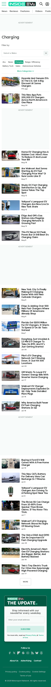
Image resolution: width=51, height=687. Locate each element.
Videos (38, 11)
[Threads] (41, 653)
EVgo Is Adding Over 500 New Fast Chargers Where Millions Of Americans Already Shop (35, 309)
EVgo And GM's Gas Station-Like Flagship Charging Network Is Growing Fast (32, 219)
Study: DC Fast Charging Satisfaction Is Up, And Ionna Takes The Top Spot (34, 189)
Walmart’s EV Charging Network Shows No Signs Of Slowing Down (34, 523)
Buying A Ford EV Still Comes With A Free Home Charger (35, 462)
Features (25, 11)
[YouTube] (27, 653)
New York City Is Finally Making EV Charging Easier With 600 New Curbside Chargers (33, 293)
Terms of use (25, 676)
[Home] (22, 4)
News (4, 11)
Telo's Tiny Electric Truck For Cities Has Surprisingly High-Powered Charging (35, 568)
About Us (14, 660)
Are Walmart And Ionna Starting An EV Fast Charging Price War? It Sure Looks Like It (34, 172)
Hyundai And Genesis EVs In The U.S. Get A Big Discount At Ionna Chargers (35, 82)
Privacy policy (11, 672)
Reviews (14, 11)
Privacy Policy (31, 635)
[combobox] (25, 53)
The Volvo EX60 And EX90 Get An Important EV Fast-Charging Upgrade (35, 537)
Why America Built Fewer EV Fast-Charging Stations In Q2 (34, 405)
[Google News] (23, 653)
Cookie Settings (39, 672)
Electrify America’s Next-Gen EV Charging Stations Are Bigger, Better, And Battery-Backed (35, 553)
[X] (14, 653)
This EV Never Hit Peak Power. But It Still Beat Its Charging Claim (35, 235)
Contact (37, 660)
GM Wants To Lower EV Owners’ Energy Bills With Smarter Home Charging (34, 375)
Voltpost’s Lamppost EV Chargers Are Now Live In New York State (35, 204)
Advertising (26, 660)
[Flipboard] (18, 653)
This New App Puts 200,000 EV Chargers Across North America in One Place (34, 98)
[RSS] (32, 653)
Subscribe (25, 629)
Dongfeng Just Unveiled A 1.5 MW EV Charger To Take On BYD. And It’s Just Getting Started (35, 343)
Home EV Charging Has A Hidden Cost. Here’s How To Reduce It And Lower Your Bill (35, 155)
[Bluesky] (36, 653)
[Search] (41, 4)
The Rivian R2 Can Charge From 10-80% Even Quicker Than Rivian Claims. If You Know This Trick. (35, 506)
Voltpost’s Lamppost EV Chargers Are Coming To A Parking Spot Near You (34, 490)
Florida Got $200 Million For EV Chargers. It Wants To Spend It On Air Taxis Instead (35, 326)
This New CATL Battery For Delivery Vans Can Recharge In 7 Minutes (33, 476)
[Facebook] (9, 653)
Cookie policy (24, 672)
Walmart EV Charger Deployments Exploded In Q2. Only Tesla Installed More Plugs (35, 390)
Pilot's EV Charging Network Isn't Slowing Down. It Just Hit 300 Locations (33, 359)
